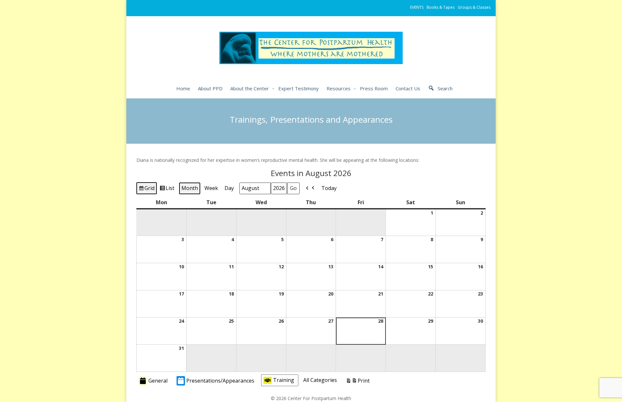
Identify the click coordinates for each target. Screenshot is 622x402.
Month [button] (189, 188)
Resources (339, 88)
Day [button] (229, 188)
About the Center (249, 88)
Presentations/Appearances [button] (220, 380)
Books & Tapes (441, 7)
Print (358, 382)
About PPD (210, 88)
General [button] (157, 380)
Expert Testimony (298, 88)
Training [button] (283, 380)
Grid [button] (146, 189)
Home (183, 88)
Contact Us (408, 88)
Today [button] (329, 188)
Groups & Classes (474, 7)
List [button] (166, 189)
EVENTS (416, 7)
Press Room (374, 88)
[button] (310, 188)
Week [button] (211, 188)
